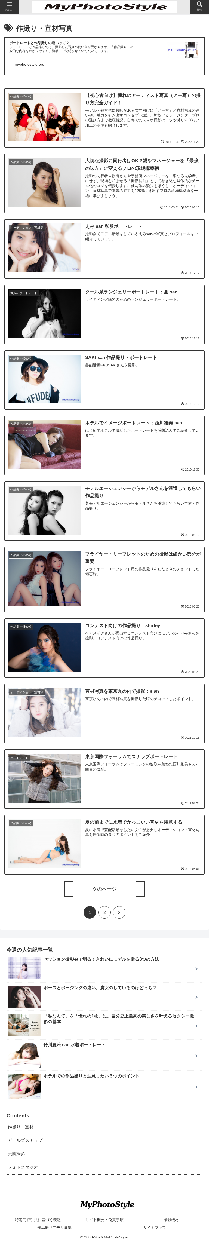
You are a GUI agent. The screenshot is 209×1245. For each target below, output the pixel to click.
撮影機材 (171, 1220)
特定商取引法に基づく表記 (38, 1220)
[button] (193, 756)
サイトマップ (154, 1227)
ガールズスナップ (25, 1140)
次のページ (104, 889)
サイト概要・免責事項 (104, 1220)
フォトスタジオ (23, 1167)
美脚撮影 (16, 1153)
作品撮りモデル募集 (54, 1227)
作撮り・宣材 (21, 1126)
